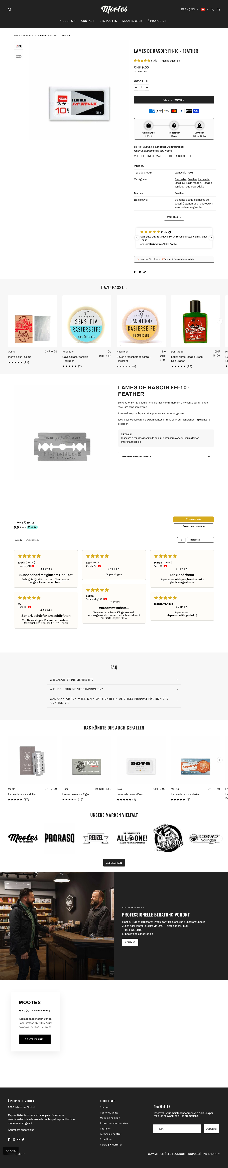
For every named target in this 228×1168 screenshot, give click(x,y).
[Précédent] (8, 298)
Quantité (141, 80)
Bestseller (28, 35)
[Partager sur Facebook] (135, 272)
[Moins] (136, 87)
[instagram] (13, 1139)
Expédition (106, 1139)
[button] (142, 60)
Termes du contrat (111, 1134)
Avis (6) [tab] (19, 539)
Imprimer (105, 1128)
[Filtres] (181, 540)
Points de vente (109, 1112)
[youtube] (18, 1139)
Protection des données (114, 1123)
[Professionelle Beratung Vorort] (57, 926)
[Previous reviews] (137, 238)
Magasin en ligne (110, 1118)
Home (17, 35)
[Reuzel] (95, 838)
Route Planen (35, 1039)
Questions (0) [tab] (33, 539)
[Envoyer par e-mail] (139, 272)
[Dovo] (204, 838)
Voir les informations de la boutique (163, 156)
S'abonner (211, 1128)
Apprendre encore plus (21, 1129)
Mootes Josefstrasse (170, 146)
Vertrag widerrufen (111, 1144)
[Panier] (218, 9)
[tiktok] (23, 1139)
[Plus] (147, 87)
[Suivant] (220, 321)
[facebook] (9, 1139)
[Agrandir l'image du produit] (79, 90)
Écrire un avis (193, 519)
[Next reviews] (211, 238)
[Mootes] (114, 9)
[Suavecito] (168, 838)
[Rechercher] (9, 9)
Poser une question (193, 526)
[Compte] (212, 9)
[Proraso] (59, 838)
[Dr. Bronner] (132, 838)
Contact (104, 1107)
